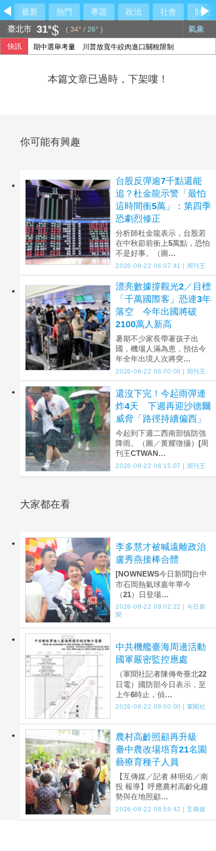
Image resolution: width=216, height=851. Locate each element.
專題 (99, 12)
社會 (168, 12)
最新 (30, 12)
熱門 (64, 12)
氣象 (197, 29)
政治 (134, 12)
